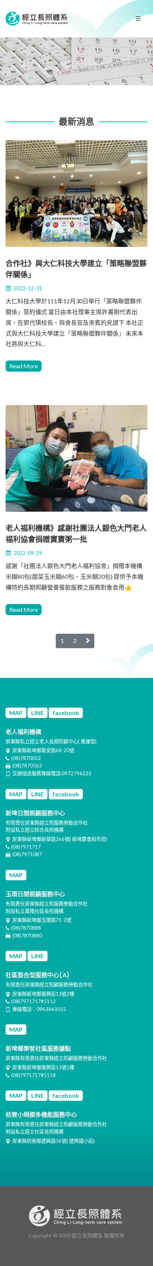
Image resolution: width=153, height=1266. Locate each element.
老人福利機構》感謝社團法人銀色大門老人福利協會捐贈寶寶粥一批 (76, 534)
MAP (16, 712)
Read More (23, 365)
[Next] (87, 641)
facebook (65, 712)
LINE (37, 712)
